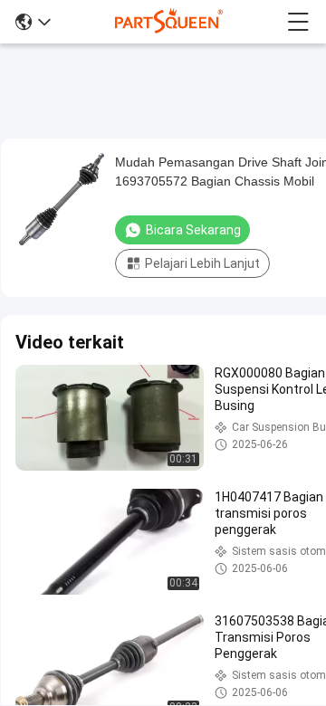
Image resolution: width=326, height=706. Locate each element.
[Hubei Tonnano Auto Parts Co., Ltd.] (169, 21)
